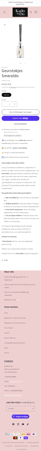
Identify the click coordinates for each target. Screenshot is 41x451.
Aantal (4, 100)
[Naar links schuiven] (15, 63)
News (6, 348)
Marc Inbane (8, 328)
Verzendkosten (13, 87)
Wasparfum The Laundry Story (15, 323)
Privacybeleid (9, 446)
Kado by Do (10, 442)
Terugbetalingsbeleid (33, 442)
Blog (18, 300)
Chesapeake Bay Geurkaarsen (14, 343)
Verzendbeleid (34, 446)
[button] (4, 12)
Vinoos (6, 353)
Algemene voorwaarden (21, 446)
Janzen (7, 333)
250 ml (6, 95)
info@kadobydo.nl (16, 381)
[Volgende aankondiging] (37, 3)
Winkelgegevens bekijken (13, 135)
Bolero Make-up (10, 338)
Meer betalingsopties (20, 123)
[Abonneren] (32, 408)
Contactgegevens (22, 449)
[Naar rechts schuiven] (25, 63)
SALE (6, 313)
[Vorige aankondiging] (4, 3)
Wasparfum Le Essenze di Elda (15, 318)
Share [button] (6, 260)
